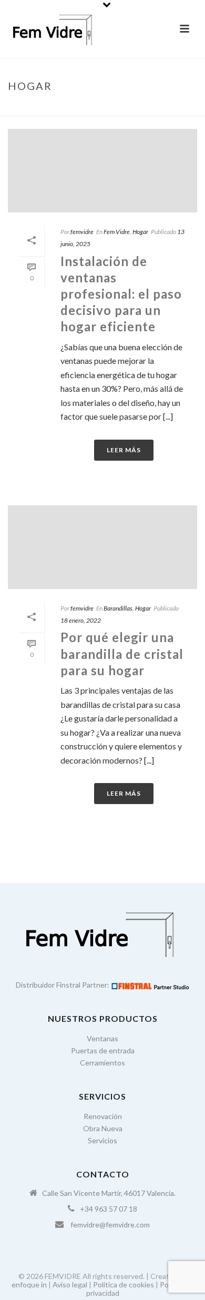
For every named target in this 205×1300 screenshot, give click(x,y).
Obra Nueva (102, 1128)
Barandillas (118, 608)
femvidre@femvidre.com (110, 1224)
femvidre (82, 232)
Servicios (102, 1140)
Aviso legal (70, 1284)
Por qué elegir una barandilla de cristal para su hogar (121, 653)
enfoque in (29, 1284)
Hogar (140, 232)
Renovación (103, 1116)
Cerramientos (102, 1062)
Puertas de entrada (103, 1050)
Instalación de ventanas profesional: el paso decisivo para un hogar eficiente (121, 293)
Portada (88, 108)
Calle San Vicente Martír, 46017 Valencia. (109, 1193)
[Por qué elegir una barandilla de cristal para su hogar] (102, 547)
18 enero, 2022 (80, 620)
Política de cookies (123, 1284)
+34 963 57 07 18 (108, 1208)
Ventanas (102, 1038)
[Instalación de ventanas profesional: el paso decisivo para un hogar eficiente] (102, 170)
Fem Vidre (117, 232)
